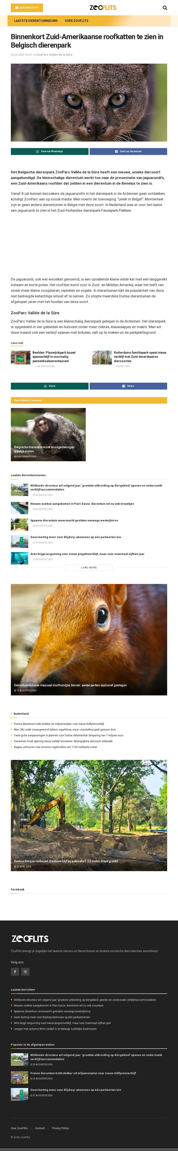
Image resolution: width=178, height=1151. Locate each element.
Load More (89, 567)
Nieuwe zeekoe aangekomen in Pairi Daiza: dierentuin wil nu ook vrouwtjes (82, 503)
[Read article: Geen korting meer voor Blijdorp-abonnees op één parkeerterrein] (19, 541)
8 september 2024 (26, 456)
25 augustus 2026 (42, 1078)
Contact (40, 1128)
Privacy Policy (60, 1128)
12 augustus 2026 (26, 690)
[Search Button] (165, 7)
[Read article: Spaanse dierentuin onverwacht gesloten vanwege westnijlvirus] (19, 525)
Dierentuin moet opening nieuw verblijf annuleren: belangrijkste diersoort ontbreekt (63, 741)
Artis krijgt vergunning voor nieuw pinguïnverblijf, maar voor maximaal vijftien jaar (87, 554)
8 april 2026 (123, 366)
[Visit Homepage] (103, 8)
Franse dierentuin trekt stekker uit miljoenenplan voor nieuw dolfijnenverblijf (59, 723)
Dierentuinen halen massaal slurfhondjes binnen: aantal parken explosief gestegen (70, 685)
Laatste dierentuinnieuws (36, 21)
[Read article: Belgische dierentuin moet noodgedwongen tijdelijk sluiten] (48, 434)
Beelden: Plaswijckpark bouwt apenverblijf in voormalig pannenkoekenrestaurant (54, 357)
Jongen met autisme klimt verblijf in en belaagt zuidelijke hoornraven (55, 1028)
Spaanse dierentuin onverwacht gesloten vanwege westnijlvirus (74, 520)
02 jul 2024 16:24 (21, 54)
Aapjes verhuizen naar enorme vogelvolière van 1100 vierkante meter (55, 747)
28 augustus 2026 (42, 526)
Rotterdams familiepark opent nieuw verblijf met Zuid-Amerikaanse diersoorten (140, 357)
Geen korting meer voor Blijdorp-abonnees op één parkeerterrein (75, 537)
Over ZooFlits (76, 21)
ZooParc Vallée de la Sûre (54, 54)
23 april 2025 (23, 866)
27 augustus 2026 (42, 543)
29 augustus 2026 (42, 495)
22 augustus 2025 (45, 366)
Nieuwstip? (29, 7)
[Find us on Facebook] (15, 972)
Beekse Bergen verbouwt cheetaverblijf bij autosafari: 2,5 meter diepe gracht (66, 861)
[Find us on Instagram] (25, 972)
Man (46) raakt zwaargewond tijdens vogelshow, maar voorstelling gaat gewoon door (65, 729)
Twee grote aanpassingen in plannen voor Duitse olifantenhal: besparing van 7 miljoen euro (68, 735)
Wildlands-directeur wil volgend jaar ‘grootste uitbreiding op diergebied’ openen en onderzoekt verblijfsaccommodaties (85, 999)
